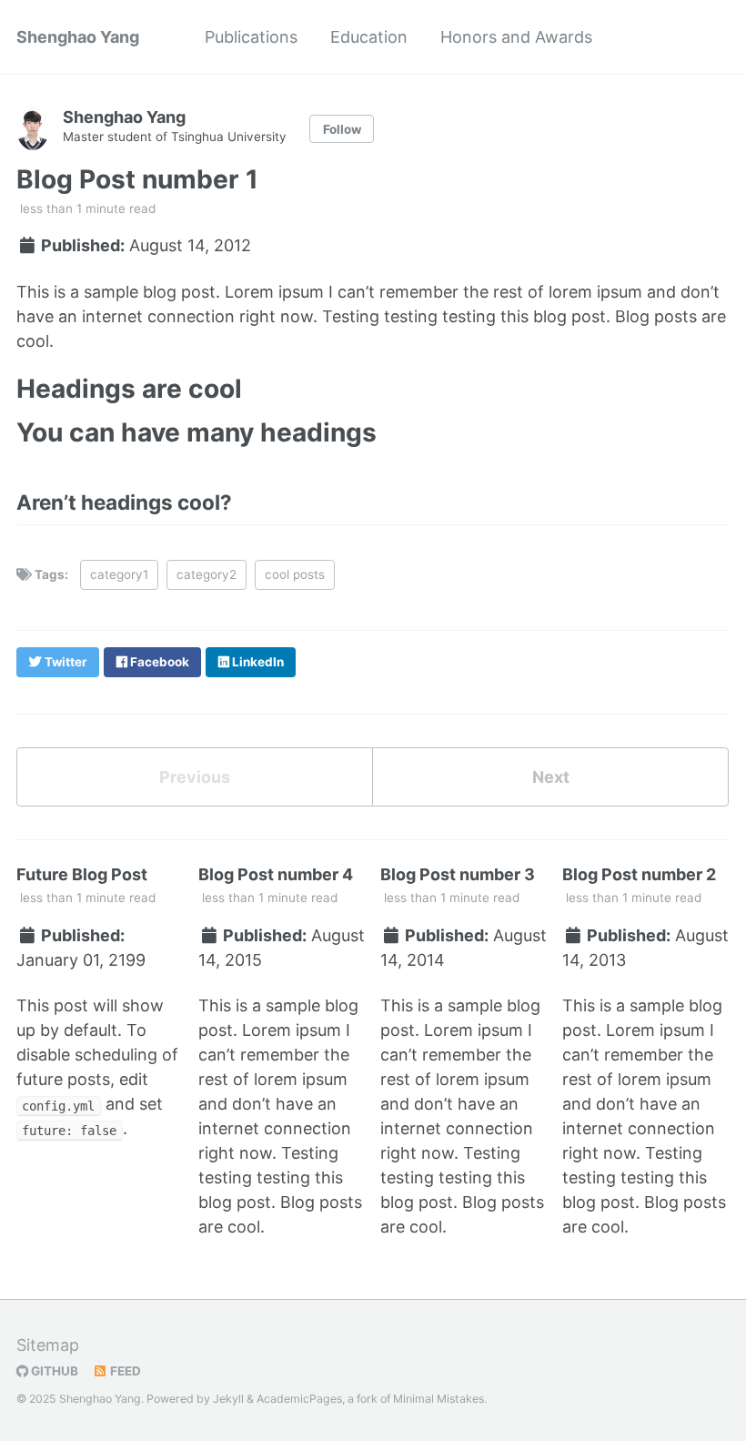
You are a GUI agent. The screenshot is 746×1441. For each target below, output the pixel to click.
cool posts (295, 574)
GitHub (53, 1371)
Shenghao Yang (77, 36)
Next (551, 776)
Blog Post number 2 (639, 874)
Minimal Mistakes (438, 1398)
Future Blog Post (81, 874)
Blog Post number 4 (275, 874)
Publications (251, 36)
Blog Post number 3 (457, 874)
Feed (124, 1371)
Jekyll (228, 1398)
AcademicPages (299, 1398)
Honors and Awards (516, 36)
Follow (342, 129)
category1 (119, 574)
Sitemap (47, 1345)
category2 (206, 574)
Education (369, 36)
